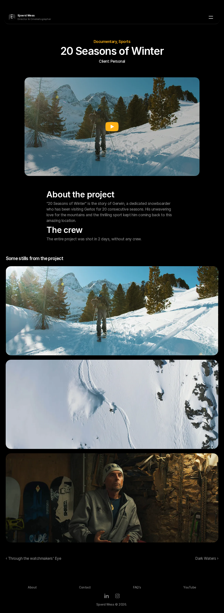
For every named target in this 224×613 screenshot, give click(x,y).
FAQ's (137, 587)
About (32, 587)
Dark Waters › (206, 558)
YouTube (189, 587)
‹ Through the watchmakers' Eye (33, 558)
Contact (85, 587)
